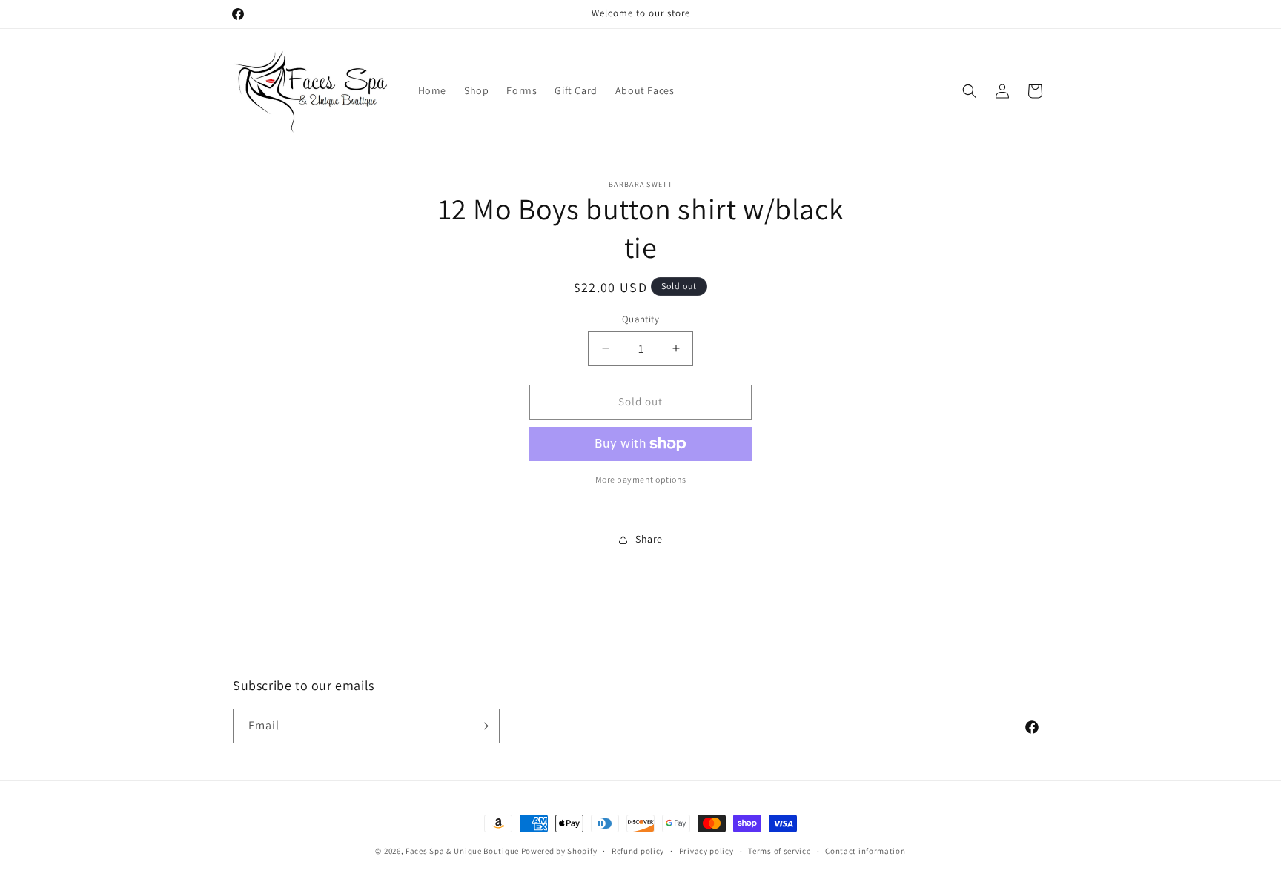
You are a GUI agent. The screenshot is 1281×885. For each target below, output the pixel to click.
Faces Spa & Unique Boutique (462, 851)
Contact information (865, 851)
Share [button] (649, 539)
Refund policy (638, 851)
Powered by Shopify (559, 851)
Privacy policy (706, 851)
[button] (969, 91)
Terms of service (779, 851)
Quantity (640, 319)
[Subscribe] (482, 726)
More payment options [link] (640, 479)
